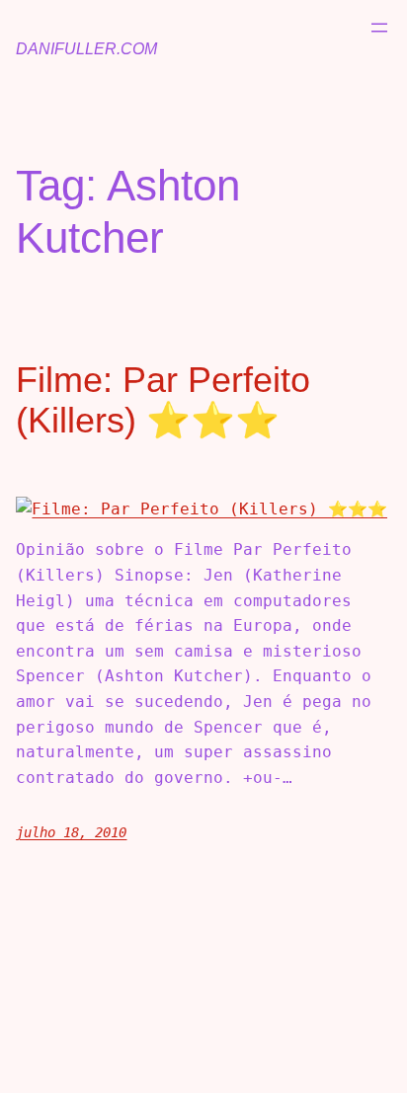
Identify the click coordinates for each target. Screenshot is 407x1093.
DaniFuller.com (86, 48)
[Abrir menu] (379, 27)
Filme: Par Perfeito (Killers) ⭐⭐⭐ (163, 399)
